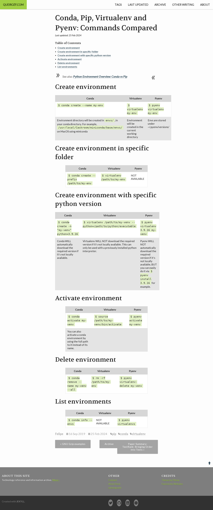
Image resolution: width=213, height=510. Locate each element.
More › (56, 480)
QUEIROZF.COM (13, 4)
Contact (112, 480)
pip (114, 434)
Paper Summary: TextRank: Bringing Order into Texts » (137, 446)
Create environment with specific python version (84, 55)
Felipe (59, 434)
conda (124, 434)
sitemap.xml (114, 487)
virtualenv (139, 434)
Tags (118, 4)
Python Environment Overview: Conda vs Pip (100, 76)
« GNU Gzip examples (72, 443)
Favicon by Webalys (172, 483)
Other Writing (183, 4)
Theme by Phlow (170, 480)
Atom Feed (114, 483)
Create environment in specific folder (78, 51)
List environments (67, 66)
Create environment (69, 47)
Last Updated (138, 4)
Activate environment (70, 59)
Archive (160, 4)
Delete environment (69, 63)
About (205, 4)
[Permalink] (52, 87)
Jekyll (20, 501)
